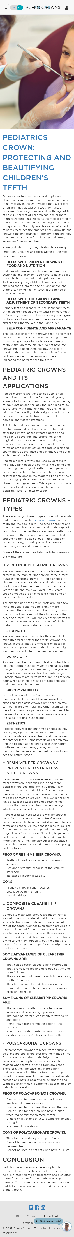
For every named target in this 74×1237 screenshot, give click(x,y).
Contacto (33, 1216)
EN (13, 7)
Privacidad (51, 1216)
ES (19, 7)
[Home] (43, 7)
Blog (19, 1216)
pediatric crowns (44, 520)
